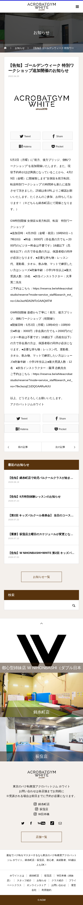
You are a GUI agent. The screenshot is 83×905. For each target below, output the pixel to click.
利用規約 (46, 890)
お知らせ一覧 (41, 576)
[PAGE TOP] (41, 623)
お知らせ (41, 880)
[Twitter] (23, 823)
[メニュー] (77, 7)
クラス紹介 (58, 880)
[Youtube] (41, 823)
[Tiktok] (52, 823)
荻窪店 (44, 809)
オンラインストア (36, 885)
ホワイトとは (17, 875)
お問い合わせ (58, 885)
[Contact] (60, 823)
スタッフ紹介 (24, 880)
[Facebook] (31, 823)
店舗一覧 (41, 836)
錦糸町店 (44, 804)
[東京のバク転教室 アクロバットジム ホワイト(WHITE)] (41, 774)
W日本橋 (43, 814)
